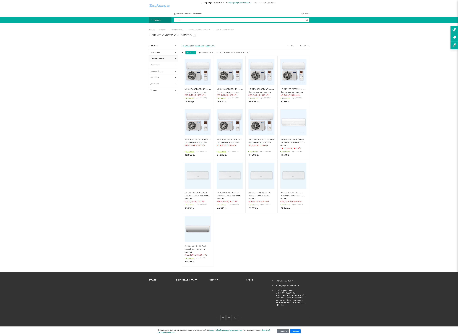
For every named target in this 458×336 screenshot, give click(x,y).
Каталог (153, 280)
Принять (295, 331)
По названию (197, 46)
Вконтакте (223, 317)
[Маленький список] (288, 45)
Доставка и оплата (186, 280)
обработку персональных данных (229, 330)
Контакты (214, 280)
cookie (211, 330)
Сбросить (210, 46)
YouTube (235, 317)
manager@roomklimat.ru (239, 2)
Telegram (229, 317)
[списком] (305, 45)
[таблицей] (308, 45)
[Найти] (306, 20)
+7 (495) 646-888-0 (212, 3)
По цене (186, 46)
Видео (249, 280)
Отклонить (283, 331)
